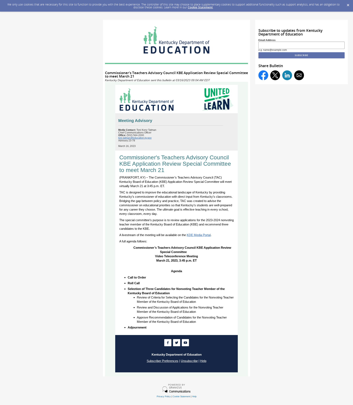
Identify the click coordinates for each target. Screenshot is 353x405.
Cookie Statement (200, 7)
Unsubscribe (189, 361)
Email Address (267, 40)
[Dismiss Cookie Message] (348, 4)
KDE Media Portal (199, 235)
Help (203, 361)
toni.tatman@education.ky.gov (135, 137)
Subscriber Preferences (162, 361)
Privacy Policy (164, 396)
